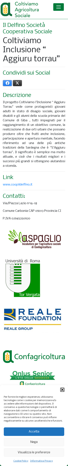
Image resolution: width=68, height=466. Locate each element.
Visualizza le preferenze (34, 452)
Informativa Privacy (41, 461)
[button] (62, 390)
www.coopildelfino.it (17, 184)
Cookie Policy (20, 461)
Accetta (34, 431)
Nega (34, 442)
